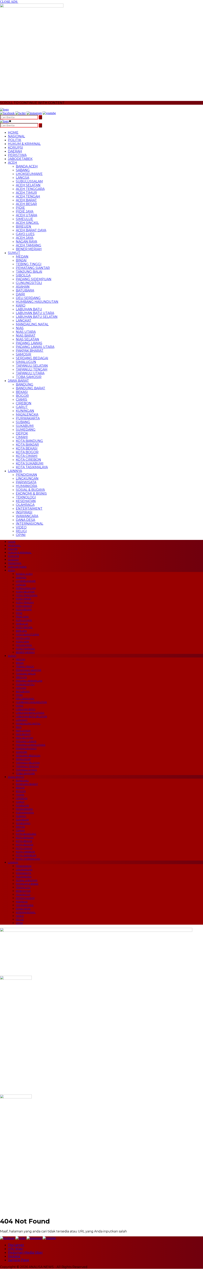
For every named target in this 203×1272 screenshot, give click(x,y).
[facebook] (7, 113)
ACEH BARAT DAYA (31, 230)
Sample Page (18, 1260)
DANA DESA (25, 520)
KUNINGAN (25, 411)
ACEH (12, 162)
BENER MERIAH (29, 249)
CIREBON (23, 403)
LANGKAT (23, 320)
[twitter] (20, 113)
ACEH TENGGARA (30, 189)
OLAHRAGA (25, 505)
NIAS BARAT (25, 335)
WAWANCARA (27, 516)
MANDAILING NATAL (32, 324)
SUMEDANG (25, 429)
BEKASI (22, 392)
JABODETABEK (20, 159)
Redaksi (14, 1256)
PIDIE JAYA (24, 211)
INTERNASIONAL (29, 523)
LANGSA (22, 178)
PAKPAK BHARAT (29, 350)
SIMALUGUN (26, 362)
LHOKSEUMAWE (29, 174)
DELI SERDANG (28, 298)
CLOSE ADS (9, 1)
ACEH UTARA (26, 215)
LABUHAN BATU (29, 309)
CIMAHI (22, 437)
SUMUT (14, 253)
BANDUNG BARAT (30, 388)
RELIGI (21, 531)
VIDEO (21, 527)
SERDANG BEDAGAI (32, 358)
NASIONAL (16, 136)
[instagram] (34, 113)
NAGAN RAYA (26, 241)
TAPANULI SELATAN (32, 366)
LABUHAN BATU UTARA (35, 313)
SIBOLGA (23, 275)
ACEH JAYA (24, 238)
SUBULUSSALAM (29, 181)
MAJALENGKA (27, 414)
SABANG (23, 170)
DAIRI (20, 294)
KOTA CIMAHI (26, 456)
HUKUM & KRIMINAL (24, 144)
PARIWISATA (26, 482)
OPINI (21, 535)
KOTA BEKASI (26, 448)
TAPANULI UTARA (30, 373)
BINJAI (21, 260)
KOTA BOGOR (27, 452)
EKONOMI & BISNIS (31, 493)
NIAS (20, 328)
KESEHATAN (26, 501)
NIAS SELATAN (27, 339)
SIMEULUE (24, 219)
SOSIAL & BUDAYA (30, 490)
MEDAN (22, 256)
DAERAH (15, 151)
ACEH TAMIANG (28, 245)
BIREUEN (23, 226)
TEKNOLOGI (26, 497)
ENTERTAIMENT (29, 508)
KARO (20, 305)
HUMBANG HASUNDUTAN (37, 302)
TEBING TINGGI (28, 264)
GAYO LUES (25, 234)
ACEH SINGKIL (27, 223)
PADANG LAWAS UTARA (35, 347)
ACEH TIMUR (26, 193)
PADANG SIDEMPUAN (33, 279)
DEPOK (22, 433)
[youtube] (49, 113)
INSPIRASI (24, 512)
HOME (13, 132)
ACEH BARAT (26, 200)
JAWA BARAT (18, 381)
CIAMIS (21, 399)
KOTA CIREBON (28, 460)
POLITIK (14, 140)
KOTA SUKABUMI (29, 463)
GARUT (22, 407)
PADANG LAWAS (29, 343)
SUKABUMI (25, 426)
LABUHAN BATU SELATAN (36, 317)
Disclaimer (16, 1245)
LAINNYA (15, 471)
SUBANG (23, 422)
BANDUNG (24, 384)
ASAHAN (23, 287)
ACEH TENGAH (28, 196)
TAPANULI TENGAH (31, 369)
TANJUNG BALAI (29, 272)
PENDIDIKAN (26, 475)
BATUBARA (25, 290)
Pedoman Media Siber (25, 1252)
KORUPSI (15, 147)
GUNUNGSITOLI (29, 283)
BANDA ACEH (27, 166)
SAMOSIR (23, 354)
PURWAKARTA (28, 418)
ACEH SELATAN (28, 185)
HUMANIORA (26, 486)
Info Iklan (15, 1249)
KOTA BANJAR (27, 444)
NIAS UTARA (26, 332)
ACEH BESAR (26, 204)
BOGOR (22, 396)
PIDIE (20, 208)
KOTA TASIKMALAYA (32, 467)
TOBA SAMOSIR (28, 377)
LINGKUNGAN (27, 478)
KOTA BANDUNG (29, 441)
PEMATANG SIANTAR (33, 268)
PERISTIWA (17, 155)
